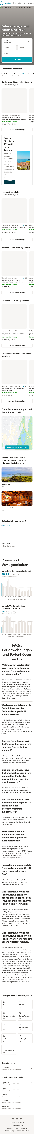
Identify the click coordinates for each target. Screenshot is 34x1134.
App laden (18, 3)
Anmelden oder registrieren (9, 182)
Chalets (6, 74)
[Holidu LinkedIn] (17, 1118)
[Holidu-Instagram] (13, 1118)
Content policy (9, 1131)
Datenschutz (23, 1128)
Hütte (15, 74)
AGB (16, 1128)
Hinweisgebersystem (22, 1131)
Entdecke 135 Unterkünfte (17, 447)
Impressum (10, 1128)
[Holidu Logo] (5, 3)
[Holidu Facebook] (20, 1118)
